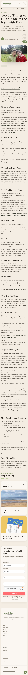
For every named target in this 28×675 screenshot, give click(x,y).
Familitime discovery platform (9, 671)
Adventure (5, 633)
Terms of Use (5, 659)
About (4, 652)
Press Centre (5, 654)
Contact (4, 656)
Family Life (5, 635)
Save (25, 38)
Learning (4, 629)
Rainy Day (5, 625)
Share (25, 35)
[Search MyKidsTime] (20, 3)
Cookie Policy (5, 661)
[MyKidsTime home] (14, 4)
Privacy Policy (15, 599)
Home (2, 8)
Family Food (5, 631)
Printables (5, 642)
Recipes (4, 640)
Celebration (5, 627)
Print (25, 41)
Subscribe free (14, 593)
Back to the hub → (5, 478)
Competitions (5, 644)
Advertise (5, 650)
